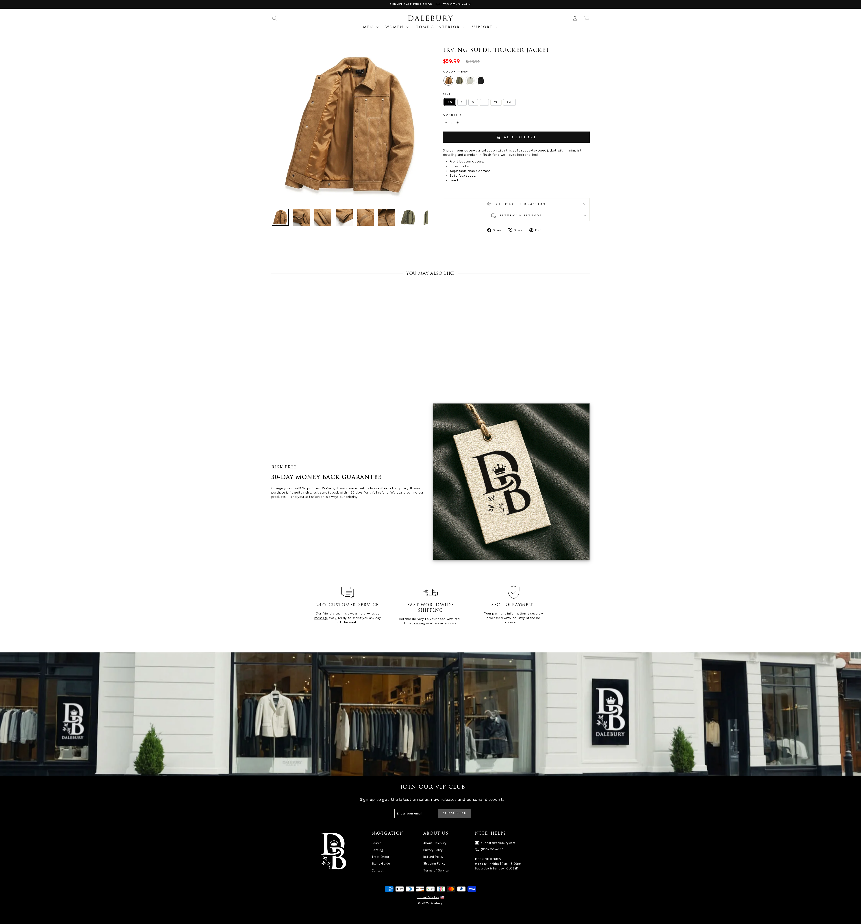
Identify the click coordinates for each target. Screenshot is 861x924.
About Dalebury (435, 843)
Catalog (377, 850)
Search (376, 843)
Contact (378, 870)
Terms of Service (436, 870)
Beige (469, 80)
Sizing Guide (381, 863)
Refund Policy (433, 856)
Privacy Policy (433, 850)
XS (450, 102)
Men (369, 27)
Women (395, 27)
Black (480, 80)
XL (496, 102)
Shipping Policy (434, 863)
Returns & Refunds (519, 215)
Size (447, 94)
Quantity (452, 114)
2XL (509, 102)
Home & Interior (438, 27)
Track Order (380, 856)
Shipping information (520, 204)
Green (459, 80)
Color (455, 71)
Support (483, 27)
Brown (448, 80)
